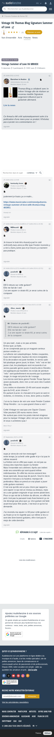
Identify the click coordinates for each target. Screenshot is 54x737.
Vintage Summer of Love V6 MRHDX (20, 64)
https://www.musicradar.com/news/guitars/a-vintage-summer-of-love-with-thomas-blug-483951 (25, 205)
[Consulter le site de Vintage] (12, 27)
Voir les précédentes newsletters (15, 702)
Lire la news (9, 105)
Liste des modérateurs (27, 560)
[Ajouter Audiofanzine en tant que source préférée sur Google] (14, 634)
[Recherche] (4, 9)
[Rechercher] (40, 172)
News (35, 38)
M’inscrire (32, 696)
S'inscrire (47, 538)
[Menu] (50, 9)
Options (33, 539)
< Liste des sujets (45, 532)
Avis (20, 38)
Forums (27, 38)
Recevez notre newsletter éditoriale (18, 690)
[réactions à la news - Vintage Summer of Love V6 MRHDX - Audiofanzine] (11, 3)
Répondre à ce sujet (29, 532)
